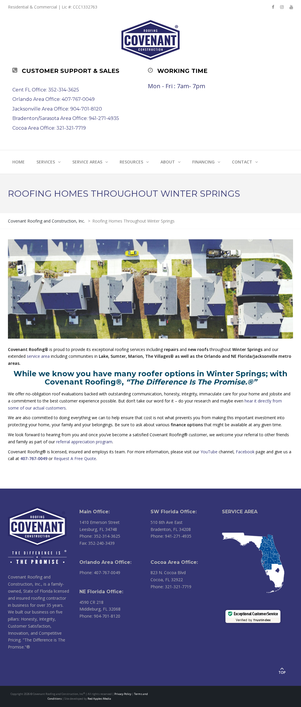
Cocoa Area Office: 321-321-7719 (49, 128)
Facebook (245, 451)
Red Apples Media (99, 699)
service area (38, 356)
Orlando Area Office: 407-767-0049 (53, 99)
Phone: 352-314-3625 (99, 536)
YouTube (209, 451)
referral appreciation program (84, 441)
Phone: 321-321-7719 (170, 586)
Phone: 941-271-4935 (170, 536)
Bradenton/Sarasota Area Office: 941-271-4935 (65, 118)
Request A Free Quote (75, 458)
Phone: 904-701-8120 (99, 616)
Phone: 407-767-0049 (99, 572)
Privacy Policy (122, 694)
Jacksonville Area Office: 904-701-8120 (57, 109)
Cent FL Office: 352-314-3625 (45, 90)
